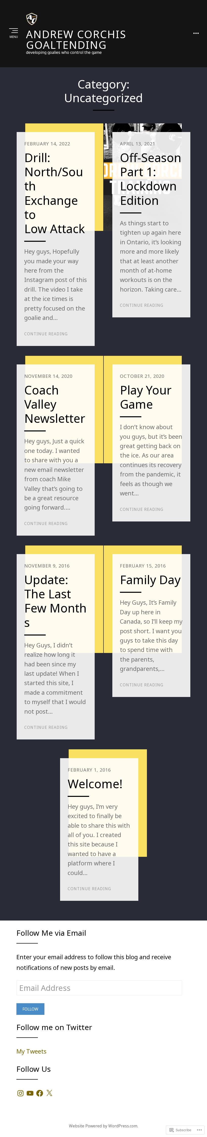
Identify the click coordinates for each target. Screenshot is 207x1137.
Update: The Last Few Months (55, 601)
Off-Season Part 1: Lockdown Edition (150, 178)
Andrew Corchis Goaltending (76, 39)
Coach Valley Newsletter (54, 404)
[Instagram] (20, 1093)
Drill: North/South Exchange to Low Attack (54, 193)
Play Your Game (146, 397)
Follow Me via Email (51, 933)
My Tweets (31, 1051)
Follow (30, 1009)
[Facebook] (40, 1093)
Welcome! (95, 784)
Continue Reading (46, 334)
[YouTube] (30, 1093)
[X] (49, 1093)
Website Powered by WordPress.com (103, 1126)
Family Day (150, 580)
